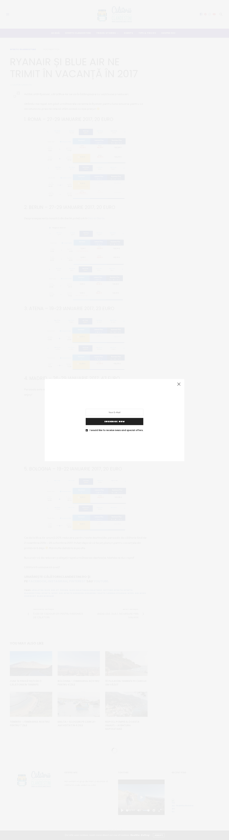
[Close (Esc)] (178, 384)
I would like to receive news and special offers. (116, 430)
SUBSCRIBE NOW (114, 421)
